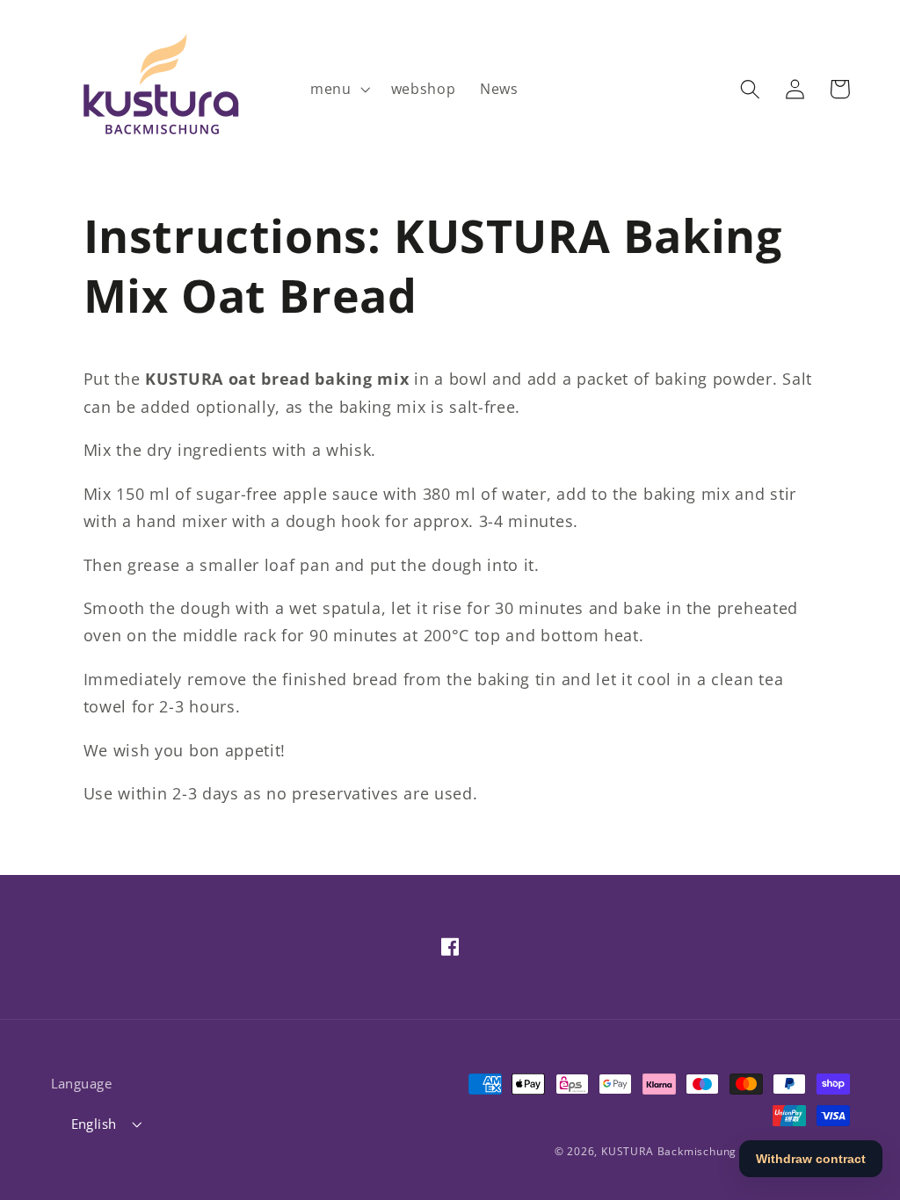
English (94, 1123)
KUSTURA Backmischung (669, 1151)
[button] (338, 89)
